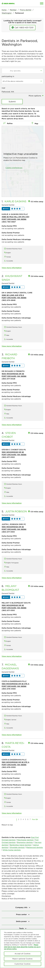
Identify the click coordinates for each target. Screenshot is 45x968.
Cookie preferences (14, 168)
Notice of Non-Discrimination (14, 899)
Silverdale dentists (17, 847)
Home (4, 10)
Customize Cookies (22, 964)
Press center (21, 914)
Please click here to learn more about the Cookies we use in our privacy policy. (22, 947)
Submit (12, 101)
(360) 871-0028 (8, 379)
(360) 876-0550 (9, 689)
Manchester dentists (25, 840)
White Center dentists (12, 850)
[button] (13, 208)
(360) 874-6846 (8, 300)
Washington (7, 13)
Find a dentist (25, 10)
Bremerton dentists (25, 842)
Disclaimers (6, 896)
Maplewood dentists (34, 847)
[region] (22, 948)
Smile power (21, 921)
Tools (21, 928)
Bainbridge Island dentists (20, 845)
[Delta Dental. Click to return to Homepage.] (17, 3)
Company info (21, 907)
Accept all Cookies (22, 954)
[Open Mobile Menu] (41, 3)
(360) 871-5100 (8, 457)
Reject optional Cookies (22, 959)
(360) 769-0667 (9, 222)
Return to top (7, 825)
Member (13, 10)
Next (34, 819)
